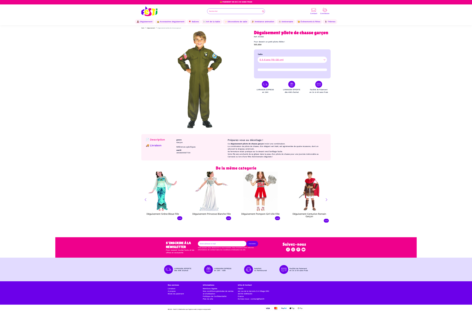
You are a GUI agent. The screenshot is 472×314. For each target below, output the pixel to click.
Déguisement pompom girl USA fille (260, 213)
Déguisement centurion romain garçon (309, 215)
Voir (179, 218)
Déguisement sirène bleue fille (163, 213)
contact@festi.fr (258, 299)
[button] (145, 200)
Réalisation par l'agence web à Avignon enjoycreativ (195, 309)
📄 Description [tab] (155, 139)
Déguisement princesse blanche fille (211, 213)
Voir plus (257, 44)
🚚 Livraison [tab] (154, 145)
